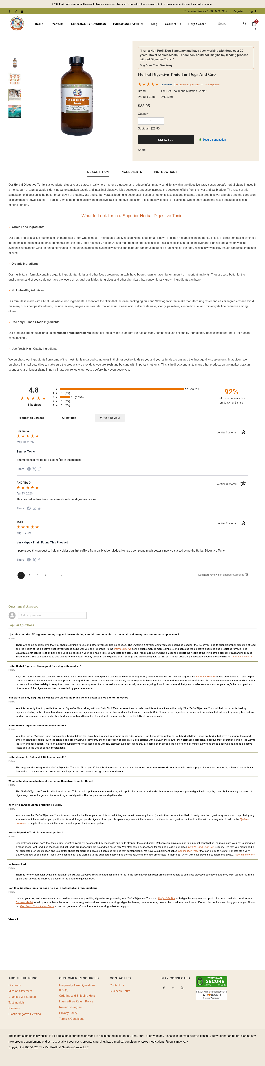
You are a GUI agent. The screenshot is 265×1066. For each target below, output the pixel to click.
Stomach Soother (206, 676)
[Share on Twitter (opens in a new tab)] (34, 469)
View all (13, 919)
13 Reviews (166, 84)
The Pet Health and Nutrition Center (183, 91)
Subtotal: (143, 128)
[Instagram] (17, 11)
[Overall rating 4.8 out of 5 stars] (148, 84)
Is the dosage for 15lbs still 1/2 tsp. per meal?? (37, 757)
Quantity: (143, 113)
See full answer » (243, 656)
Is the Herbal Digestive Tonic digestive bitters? (37, 725)
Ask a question (212, 84)
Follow (11, 638)
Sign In (252, 11)
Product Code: (147, 96)
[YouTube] (23, 11)
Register (238, 11)
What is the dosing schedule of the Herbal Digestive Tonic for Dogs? (50, 781)
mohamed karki (17, 864)
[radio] (132, 389)
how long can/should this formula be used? (35, 804)
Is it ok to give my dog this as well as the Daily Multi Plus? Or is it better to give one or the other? (68, 697)
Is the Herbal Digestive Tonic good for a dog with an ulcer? (44, 666)
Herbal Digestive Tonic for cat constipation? (35, 832)
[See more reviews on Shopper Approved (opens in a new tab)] (39, 469)
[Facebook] (10, 11)
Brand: (142, 91)
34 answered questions (188, 84)
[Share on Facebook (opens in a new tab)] (29, 469)
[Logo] (16, 23)
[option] (77, 94)
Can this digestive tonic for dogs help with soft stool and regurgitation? (53, 887)
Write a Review (110, 418)
